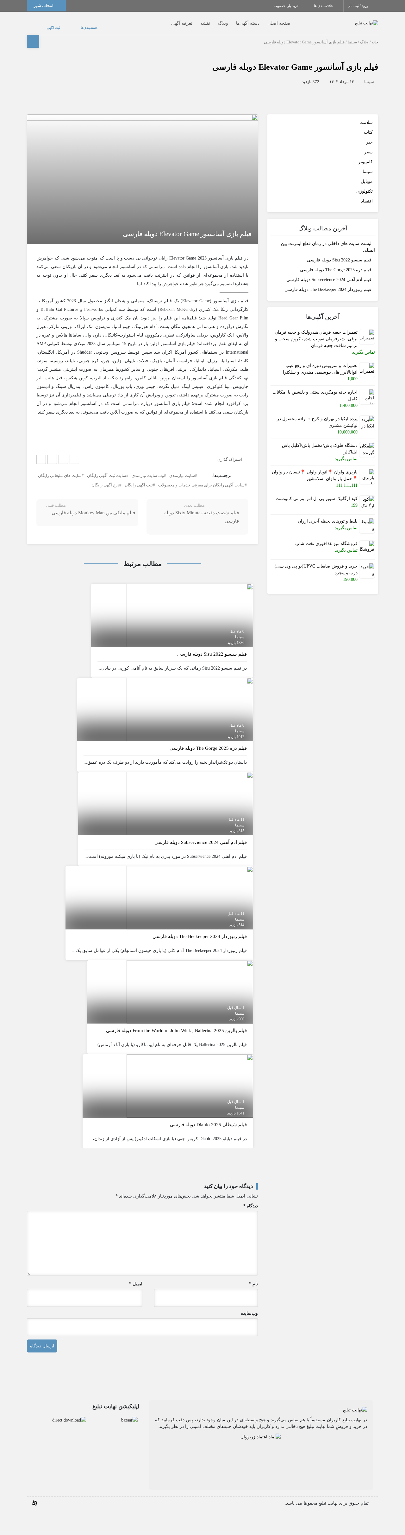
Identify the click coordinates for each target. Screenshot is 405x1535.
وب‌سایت (249, 1307)
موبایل (367, 175)
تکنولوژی (364, 185)
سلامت (366, 116)
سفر (368, 145)
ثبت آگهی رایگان (139, 478)
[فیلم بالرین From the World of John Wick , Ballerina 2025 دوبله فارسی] (190, 985)
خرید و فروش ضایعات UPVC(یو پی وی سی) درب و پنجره (316, 563)
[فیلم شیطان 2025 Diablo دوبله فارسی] (190, 1079)
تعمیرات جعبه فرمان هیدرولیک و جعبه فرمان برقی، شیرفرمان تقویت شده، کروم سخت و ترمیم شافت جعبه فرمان (316, 333)
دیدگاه (250, 1199)
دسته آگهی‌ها (235, 20)
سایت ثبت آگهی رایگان (106, 469)
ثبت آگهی (47, 24)
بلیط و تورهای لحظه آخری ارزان (328, 514)
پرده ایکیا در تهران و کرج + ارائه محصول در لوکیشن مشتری (317, 415)
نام (253, 1277)
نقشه (192, 20)
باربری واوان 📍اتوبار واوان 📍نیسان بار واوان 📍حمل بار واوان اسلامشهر (315, 469)
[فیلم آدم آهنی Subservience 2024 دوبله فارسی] (190, 796)
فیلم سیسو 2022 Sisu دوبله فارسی (339, 254)
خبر (369, 135)
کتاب (368, 126)
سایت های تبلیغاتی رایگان (60, 469)
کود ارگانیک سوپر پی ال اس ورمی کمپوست (317, 492)
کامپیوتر (365, 155)
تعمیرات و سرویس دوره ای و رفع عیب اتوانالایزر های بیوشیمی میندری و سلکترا (320, 362)
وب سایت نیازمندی (148, 469)
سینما (352, 36)
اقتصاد (367, 194)
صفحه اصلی (266, 20)
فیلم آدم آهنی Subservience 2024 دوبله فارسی (328, 273)
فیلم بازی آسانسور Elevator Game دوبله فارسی (295, 60)
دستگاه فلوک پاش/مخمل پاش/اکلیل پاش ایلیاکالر (320, 442)
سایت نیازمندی (182, 469)
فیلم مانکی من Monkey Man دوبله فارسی (93, 506)
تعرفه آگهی (169, 20)
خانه (375, 36)
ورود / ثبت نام (358, 6)
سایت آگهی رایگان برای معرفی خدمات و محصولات (201, 478)
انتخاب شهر (44, 5)
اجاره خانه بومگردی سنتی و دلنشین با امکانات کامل (315, 389)
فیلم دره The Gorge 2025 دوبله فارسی (335, 263)
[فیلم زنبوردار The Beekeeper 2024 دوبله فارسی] (190, 891)
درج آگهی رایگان (105, 478)
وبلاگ (210, 20)
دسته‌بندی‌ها (70, 24)
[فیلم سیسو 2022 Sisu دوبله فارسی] (190, 608)
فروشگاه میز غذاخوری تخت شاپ (326, 537)
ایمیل (135, 1277)
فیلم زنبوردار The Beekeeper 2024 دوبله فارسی (327, 283)
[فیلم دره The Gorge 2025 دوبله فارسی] (190, 702)
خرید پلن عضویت (287, 6)
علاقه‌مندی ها (324, 6)
